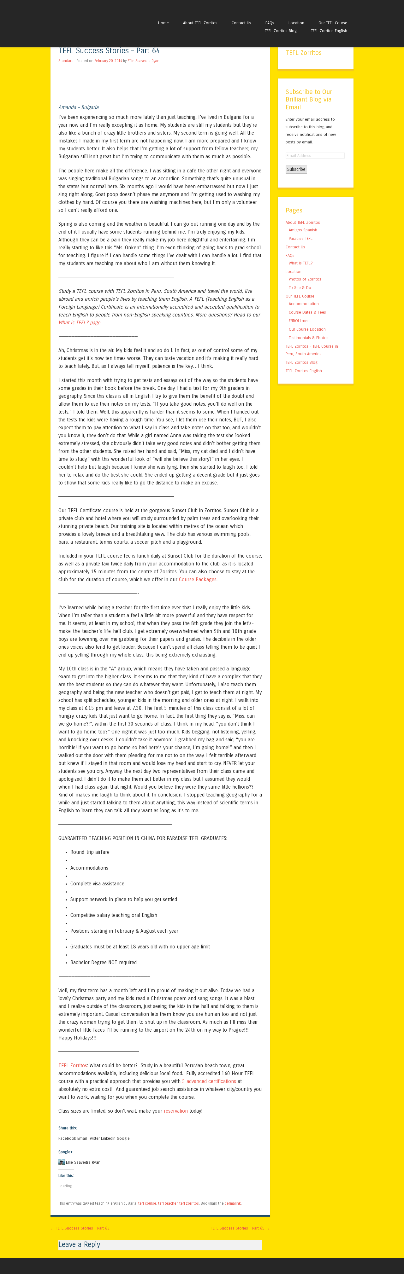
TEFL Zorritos (72, 1065)
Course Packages (198, 579)
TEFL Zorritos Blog (281, 30)
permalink (233, 1203)
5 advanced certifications (209, 1081)
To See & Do (300, 287)
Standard (66, 61)
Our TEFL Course (332, 22)
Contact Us (241, 22)
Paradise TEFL (300, 238)
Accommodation (304, 303)
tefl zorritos (189, 1203)
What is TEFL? (301, 263)
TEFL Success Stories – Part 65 (240, 1228)
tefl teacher (167, 1203)
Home (163, 22)
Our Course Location (307, 329)
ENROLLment (300, 320)
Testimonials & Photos (309, 337)
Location (296, 22)
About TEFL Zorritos (200, 22)
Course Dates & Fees (307, 312)
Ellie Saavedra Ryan (143, 61)
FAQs (269, 22)
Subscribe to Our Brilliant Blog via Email (309, 99)
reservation (176, 1111)
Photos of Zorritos (305, 279)
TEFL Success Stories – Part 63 (80, 1228)
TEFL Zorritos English (329, 30)
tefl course (147, 1203)
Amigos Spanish (303, 230)
